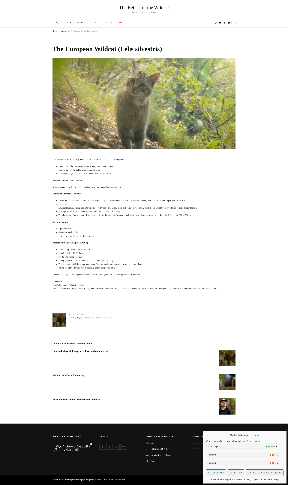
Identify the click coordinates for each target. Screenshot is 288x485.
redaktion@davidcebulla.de (160, 455)
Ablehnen (236, 473)
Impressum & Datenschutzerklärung (238, 479)
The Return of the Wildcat (144, 7)
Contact (109, 23)
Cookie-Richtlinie (217, 479)
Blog (57, 23)
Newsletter (150, 443)
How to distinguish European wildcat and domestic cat (80, 351)
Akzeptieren (216, 473)
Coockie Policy (199, 448)
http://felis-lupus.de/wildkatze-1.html (68, 285)
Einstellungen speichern (264, 473)
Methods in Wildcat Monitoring (68, 375)
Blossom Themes (101, 480)
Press (97, 23)
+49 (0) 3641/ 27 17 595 (159, 449)
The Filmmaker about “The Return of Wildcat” (76, 399)
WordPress (121, 480)
